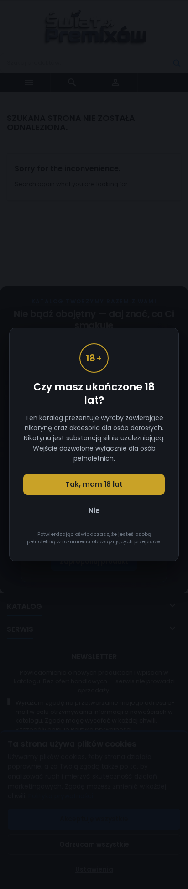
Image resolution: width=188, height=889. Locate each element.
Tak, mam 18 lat (94, 484)
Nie (94, 510)
